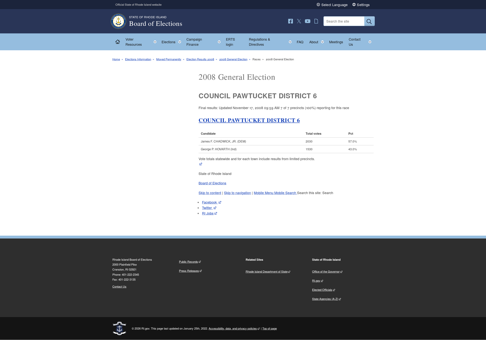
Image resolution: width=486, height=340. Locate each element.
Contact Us (119, 286)
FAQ (300, 41)
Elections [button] (172, 41)
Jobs (208, 213)
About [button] (317, 41)
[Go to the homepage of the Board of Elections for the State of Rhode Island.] (120, 21)
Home (116, 59)
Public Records (188, 262)
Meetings (336, 41)
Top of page (269, 328)
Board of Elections (212, 182)
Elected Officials (322, 290)
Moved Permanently (168, 59)
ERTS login (230, 42)
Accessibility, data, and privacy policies (233, 328)
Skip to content (210, 192)
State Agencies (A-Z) (325, 299)
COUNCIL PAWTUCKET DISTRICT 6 (249, 120)
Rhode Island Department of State (267, 271)
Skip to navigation (237, 192)
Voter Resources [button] (142, 42)
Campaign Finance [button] (204, 42)
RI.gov (316, 281)
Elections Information (138, 59)
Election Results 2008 (200, 59)
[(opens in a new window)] (290, 21)
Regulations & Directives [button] (271, 42)
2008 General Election (233, 59)
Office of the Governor (326, 271)
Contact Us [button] (361, 42)
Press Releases (189, 271)
